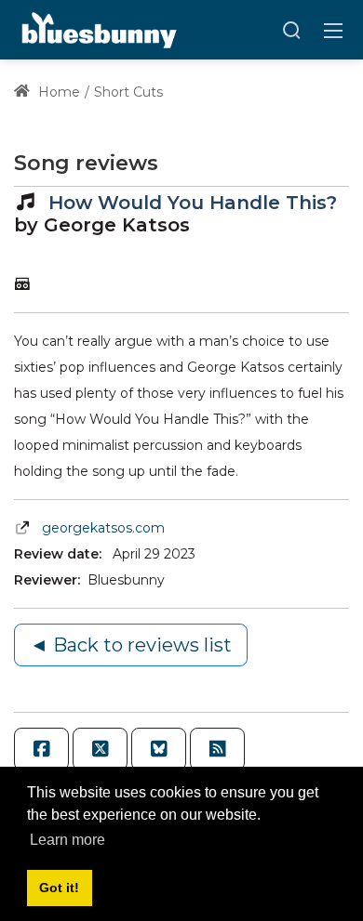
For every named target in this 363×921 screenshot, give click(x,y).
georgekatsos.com (103, 528)
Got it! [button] (59, 887)
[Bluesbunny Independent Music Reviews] (97, 29)
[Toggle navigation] (333, 30)
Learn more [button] (67, 840)
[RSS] (217, 749)
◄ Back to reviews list (131, 645)
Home (57, 92)
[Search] (291, 29)
